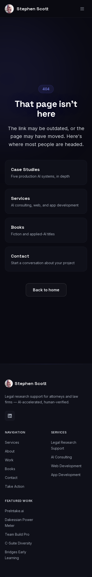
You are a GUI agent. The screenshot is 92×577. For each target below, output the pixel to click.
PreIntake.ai (14, 511)
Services (12, 442)
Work (9, 460)
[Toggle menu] (82, 9)
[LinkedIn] (10, 416)
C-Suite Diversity (18, 543)
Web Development (66, 466)
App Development (65, 475)
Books (10, 469)
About (9, 451)
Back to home (46, 289)
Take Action (14, 486)
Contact (11, 477)
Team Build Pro (17, 534)
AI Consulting (61, 457)
